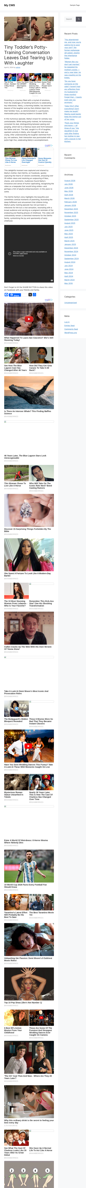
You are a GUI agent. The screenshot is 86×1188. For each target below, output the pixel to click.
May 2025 (68, 234)
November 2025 (71, 212)
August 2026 (69, 181)
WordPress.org (70, 333)
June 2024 (68, 269)
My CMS (9, 5)
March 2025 (69, 241)
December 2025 (71, 209)
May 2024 (68, 273)
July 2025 (68, 227)
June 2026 (68, 188)
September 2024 (71, 259)
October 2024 (70, 255)
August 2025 (69, 223)
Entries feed (69, 326)
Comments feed (71, 329)
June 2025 (68, 230)
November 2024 (71, 251)
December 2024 (71, 248)
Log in (67, 322)
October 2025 (70, 216)
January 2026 (70, 205)
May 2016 (68, 283)
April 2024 (68, 276)
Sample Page (75, 5)
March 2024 (69, 280)
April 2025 (68, 237)
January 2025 (70, 244)
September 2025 (71, 220)
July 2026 (68, 184)
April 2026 (68, 195)
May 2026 (68, 191)
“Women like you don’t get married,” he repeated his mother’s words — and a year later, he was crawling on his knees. (72, 70)
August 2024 (69, 262)
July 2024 (68, 266)
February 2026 (70, 202)
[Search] (79, 19)
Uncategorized (70, 303)
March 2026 (69, 198)
